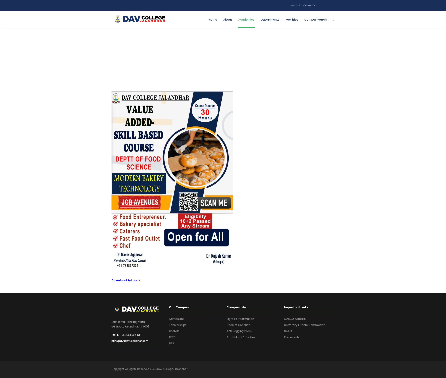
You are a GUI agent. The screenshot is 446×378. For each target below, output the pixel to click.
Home (213, 20)
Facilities (292, 20)
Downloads (291, 337)
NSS (171, 343)
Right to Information (240, 319)
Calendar (309, 5)
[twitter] (327, 5)
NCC (172, 337)
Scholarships (177, 325)
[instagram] (333, 5)
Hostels (174, 331)
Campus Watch (315, 20)
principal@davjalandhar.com (130, 341)
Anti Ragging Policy (239, 331)
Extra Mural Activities (240, 337)
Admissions (176, 319)
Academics (246, 20)
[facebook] (321, 5)
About (227, 20)
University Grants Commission (304, 325)
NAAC (288, 331)
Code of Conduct (238, 325)
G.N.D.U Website (295, 319)
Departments (270, 20)
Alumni (295, 5)
